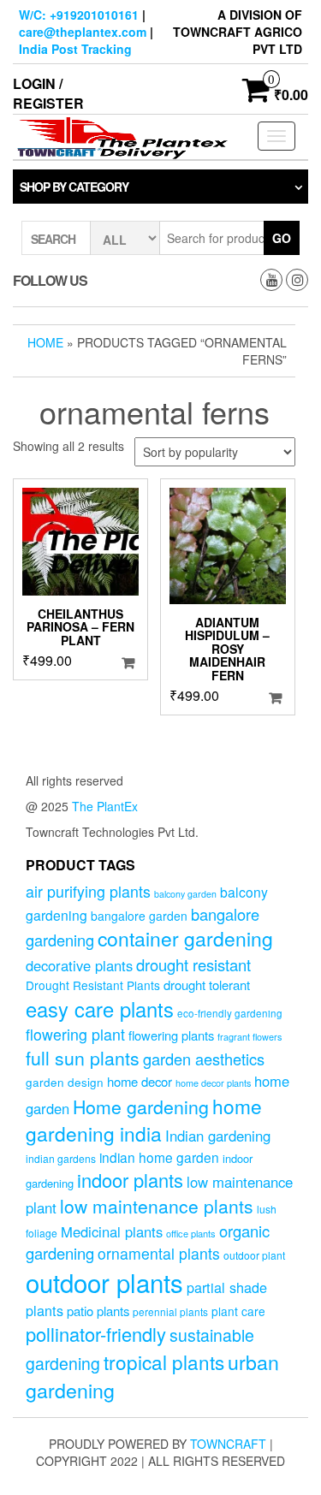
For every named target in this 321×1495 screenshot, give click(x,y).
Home (45, 342)
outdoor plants (104, 1282)
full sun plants (83, 1058)
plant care (238, 1311)
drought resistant (193, 964)
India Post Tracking (75, 48)
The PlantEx (105, 806)
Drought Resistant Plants (93, 985)
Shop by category (74, 186)
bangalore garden (139, 915)
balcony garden (185, 893)
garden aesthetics (204, 1058)
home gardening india (144, 1120)
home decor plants (213, 1083)
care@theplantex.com (82, 31)
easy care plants (100, 1008)
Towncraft (228, 1443)
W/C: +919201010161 (79, 14)
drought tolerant (206, 985)
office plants (191, 1233)
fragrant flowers (249, 1036)
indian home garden (159, 1157)
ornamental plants (159, 1253)
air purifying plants (88, 891)
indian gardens (61, 1158)
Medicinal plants (112, 1231)
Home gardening (141, 1106)
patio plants (98, 1311)
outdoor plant (254, 1255)
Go (281, 237)
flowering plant (75, 1034)
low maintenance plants (156, 1206)
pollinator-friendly (96, 1333)
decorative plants (79, 965)
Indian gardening (217, 1135)
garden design (65, 1081)
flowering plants (171, 1035)
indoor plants (130, 1179)
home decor (139, 1081)
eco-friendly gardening (229, 1013)
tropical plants (164, 1361)
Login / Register (48, 93)
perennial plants (170, 1311)
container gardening (185, 938)
